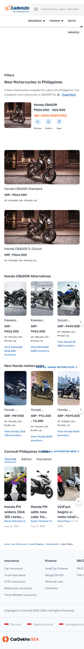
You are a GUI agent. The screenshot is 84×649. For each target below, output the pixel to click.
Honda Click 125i (11, 410)
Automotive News (65, 451)
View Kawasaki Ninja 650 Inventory (13, 351)
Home (6, 544)
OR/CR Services (73, 27)
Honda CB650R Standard (23, 189)
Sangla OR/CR (54, 575)
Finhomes (51, 588)
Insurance (35, 21)
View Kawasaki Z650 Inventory (40, 349)
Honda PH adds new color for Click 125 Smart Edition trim (40, 512)
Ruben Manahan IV (14, 521)
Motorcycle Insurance (18, 588)
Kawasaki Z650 (37, 320)
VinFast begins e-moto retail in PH (68, 512)
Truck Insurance (14, 575)
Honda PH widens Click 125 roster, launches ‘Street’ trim (14, 512)
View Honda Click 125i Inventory (14, 433)
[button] (81, 322)
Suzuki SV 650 (64, 320)
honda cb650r (52, 544)
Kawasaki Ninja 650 (11, 320)
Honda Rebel (64, 410)
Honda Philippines (36, 544)
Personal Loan (54, 581)
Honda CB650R (45, 105)
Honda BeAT (37, 410)
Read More (69, 94)
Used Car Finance (56, 568)
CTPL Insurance (14, 581)
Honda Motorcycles (61, 367)
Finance (55, 21)
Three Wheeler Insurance (20, 594)
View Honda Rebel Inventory (69, 433)
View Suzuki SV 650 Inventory (67, 343)
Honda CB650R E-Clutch (23, 249)
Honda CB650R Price (53, 115)
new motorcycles (19, 544)
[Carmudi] (17, 9)
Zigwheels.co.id (43, 624)
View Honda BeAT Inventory (41, 438)
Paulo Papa (64, 521)
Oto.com (15, 624)
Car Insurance (13, 568)
